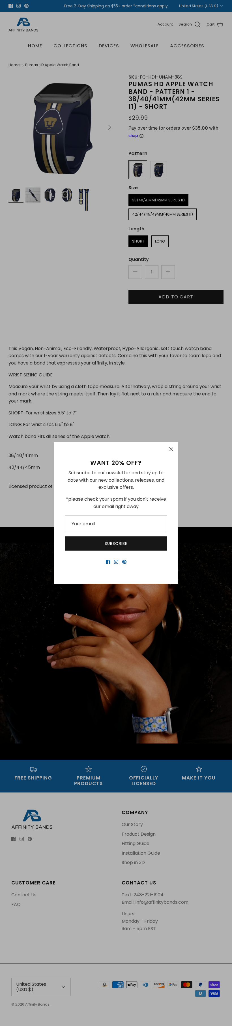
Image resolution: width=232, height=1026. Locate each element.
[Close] (171, 449)
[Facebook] (108, 562)
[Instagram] (116, 562)
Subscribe (116, 543)
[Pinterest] (124, 562)
